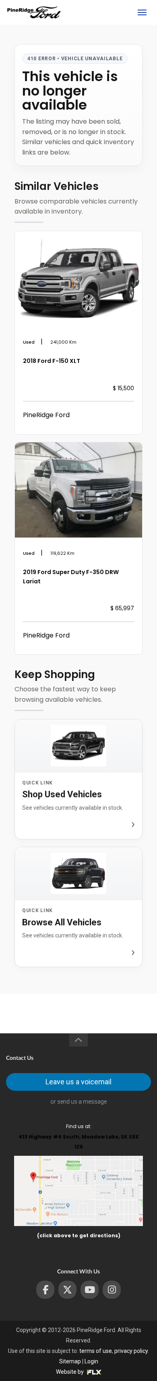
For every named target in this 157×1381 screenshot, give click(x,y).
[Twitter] (67, 1290)
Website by (70, 1372)
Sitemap (70, 1361)
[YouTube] (90, 1290)
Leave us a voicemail (78, 1082)
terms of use (95, 1351)
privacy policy (131, 1351)
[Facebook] (45, 1290)
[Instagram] (112, 1290)
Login (91, 1361)
